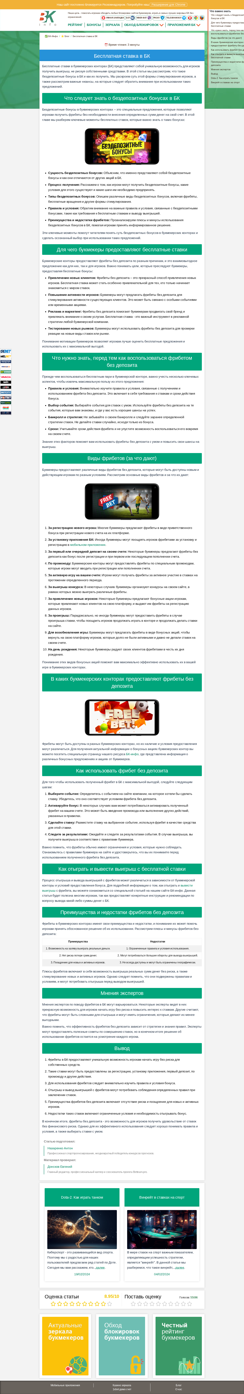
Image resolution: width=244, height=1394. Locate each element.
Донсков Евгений (59, 1166)
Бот (128, 18)
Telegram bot (174, 18)
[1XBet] (5, 351)
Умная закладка (115, 18)
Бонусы (94, 25)
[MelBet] (5, 356)
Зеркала (112, 25)
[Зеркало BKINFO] (48, 18)
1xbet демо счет (122, 1389)
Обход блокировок (141, 25)
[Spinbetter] (5, 402)
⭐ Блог (65, 36)
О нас (178, 1389)
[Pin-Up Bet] (5, 407)
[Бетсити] (5, 392)
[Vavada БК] (5, 376)
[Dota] (82, 1229)
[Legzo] (5, 412)
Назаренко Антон (60, 1148)
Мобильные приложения (65, 1385)
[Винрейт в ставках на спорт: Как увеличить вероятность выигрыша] (162, 1229)
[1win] (5, 381)
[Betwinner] (5, 371)
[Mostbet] (5, 397)
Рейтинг (75, 25)
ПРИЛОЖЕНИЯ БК (182, 25)
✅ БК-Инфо (51, 36)
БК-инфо (132, 754)
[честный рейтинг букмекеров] (178, 1347)
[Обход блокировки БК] (122, 1347)
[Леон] (5, 387)
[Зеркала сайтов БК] (65, 1347)
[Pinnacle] (5, 366)
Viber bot (141, 18)
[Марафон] (5, 361)
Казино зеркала (122, 1385)
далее (100, 1267)
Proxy (156, 18)
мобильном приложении (87, 545)
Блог (178, 1385)
